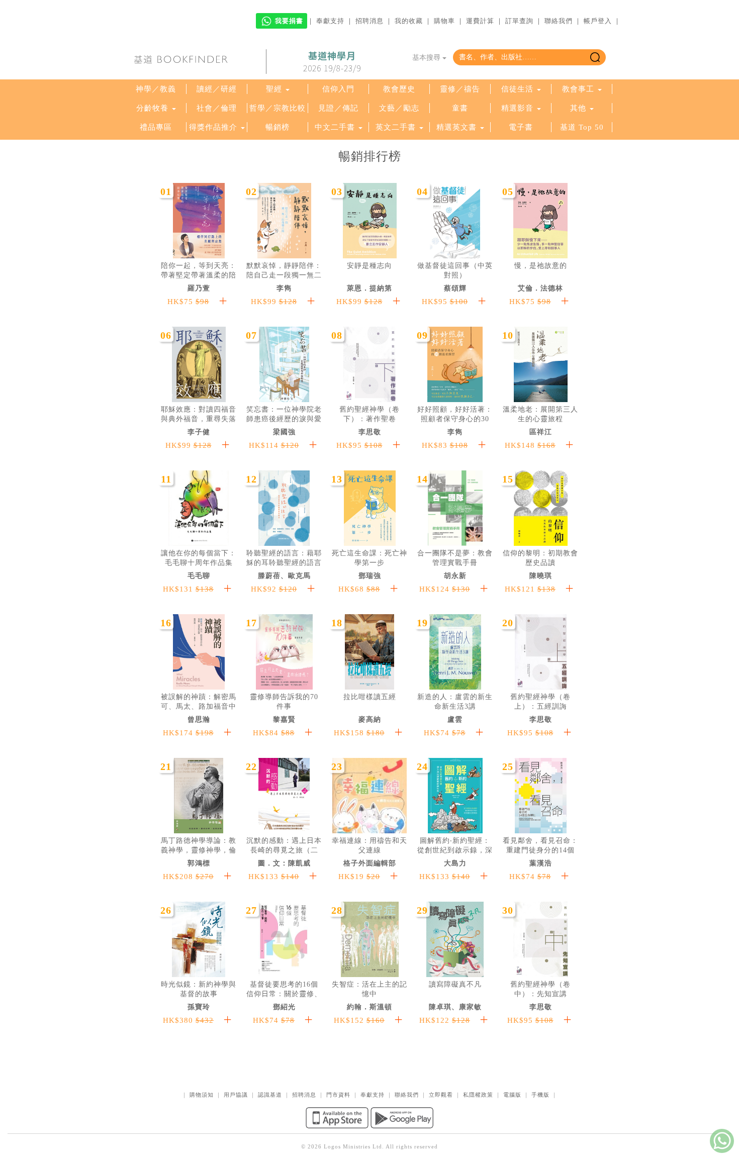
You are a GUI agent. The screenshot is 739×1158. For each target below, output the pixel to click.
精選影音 (517, 108)
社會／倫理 (217, 108)
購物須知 (202, 1095)
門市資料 (338, 1095)
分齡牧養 (152, 108)
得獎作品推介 (213, 127)
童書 (460, 108)
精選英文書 (457, 127)
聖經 (274, 89)
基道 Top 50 (582, 127)
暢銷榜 (277, 127)
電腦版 (512, 1095)
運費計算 (480, 21)
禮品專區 (156, 127)
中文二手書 (336, 127)
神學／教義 (156, 89)
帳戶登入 (598, 21)
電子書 (521, 127)
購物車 (444, 21)
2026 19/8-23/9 (332, 62)
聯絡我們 (558, 21)
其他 (578, 108)
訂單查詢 (519, 21)
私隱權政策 (478, 1095)
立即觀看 (441, 1095)
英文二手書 (397, 127)
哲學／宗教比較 (277, 108)
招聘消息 (369, 21)
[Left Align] (223, 301)
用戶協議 (236, 1095)
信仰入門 (338, 89)
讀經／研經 (217, 89)
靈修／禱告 (460, 89)
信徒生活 (517, 89)
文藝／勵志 (399, 108)
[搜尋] (595, 57)
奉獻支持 (330, 21)
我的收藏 (409, 21)
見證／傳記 (338, 108)
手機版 (540, 1095)
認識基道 (270, 1095)
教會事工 (578, 89)
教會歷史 (399, 89)
